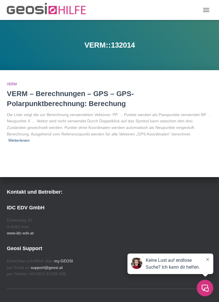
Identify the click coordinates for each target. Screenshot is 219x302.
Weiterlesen (19, 140)
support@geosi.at (47, 267)
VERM (12, 84)
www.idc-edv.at (20, 233)
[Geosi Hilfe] (48, 10)
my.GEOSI (63, 261)
